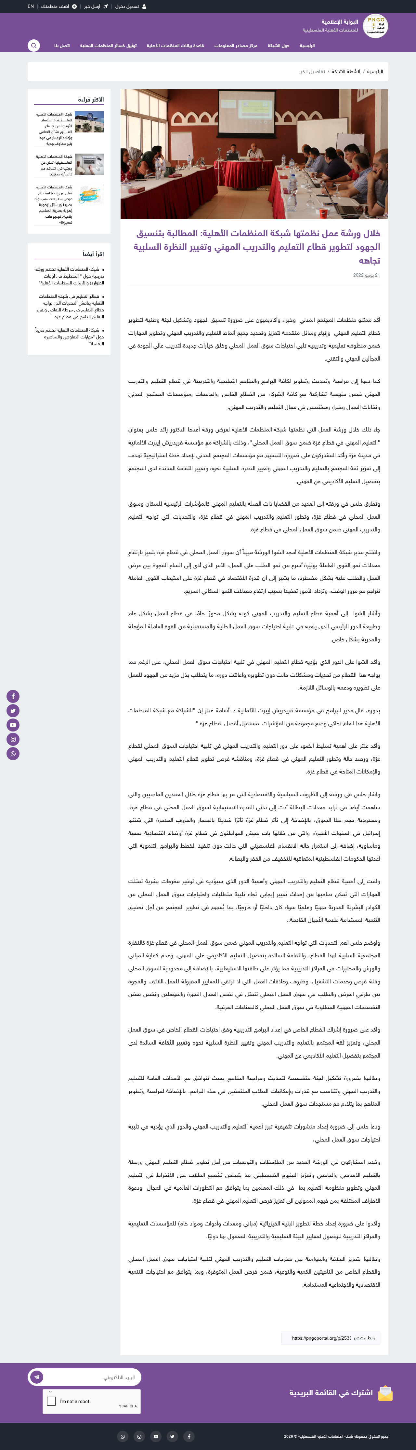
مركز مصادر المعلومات (235, 46)
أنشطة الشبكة (346, 71)
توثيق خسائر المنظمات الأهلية (108, 46)
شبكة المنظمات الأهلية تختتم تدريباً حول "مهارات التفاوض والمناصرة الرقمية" (69, 337)
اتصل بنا (62, 46)
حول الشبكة (279, 46)
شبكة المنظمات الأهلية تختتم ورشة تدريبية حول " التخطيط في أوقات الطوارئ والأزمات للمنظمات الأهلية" (69, 276)
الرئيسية (307, 46)
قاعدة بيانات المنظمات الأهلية (175, 46)
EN (31, 6)
